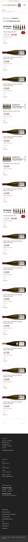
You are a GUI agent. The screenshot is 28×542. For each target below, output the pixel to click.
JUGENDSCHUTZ (5, 523)
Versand (5, 43)
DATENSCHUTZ (5, 526)
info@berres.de (9, 476)
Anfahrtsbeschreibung (7, 450)
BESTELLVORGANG (6, 512)
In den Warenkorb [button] (14, 46)
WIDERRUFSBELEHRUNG (7, 519)
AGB (3, 521)
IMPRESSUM (4, 528)
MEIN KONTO (5, 509)
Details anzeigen (19, 73)
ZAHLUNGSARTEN (6, 516)
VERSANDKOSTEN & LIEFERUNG (9, 514)
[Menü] (24, 5)
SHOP (3, 10)
